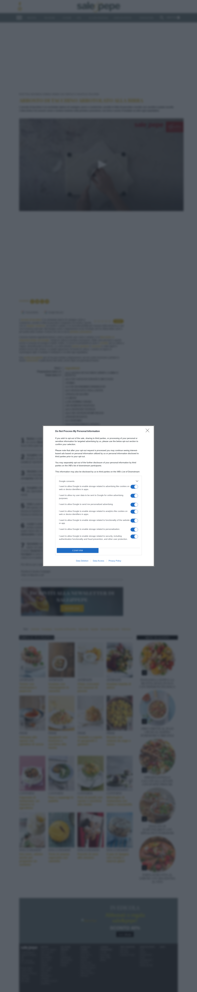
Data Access (98, 561)
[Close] (148, 431)
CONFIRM (77, 550)
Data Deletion (82, 561)
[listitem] (98, 481)
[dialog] (98, 496)
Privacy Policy (115, 561)
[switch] (134, 487)
